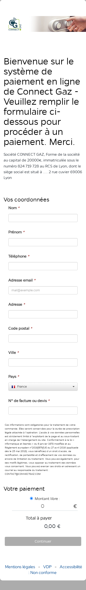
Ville (13, 352)
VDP (48, 566)
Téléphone (18, 256)
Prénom (16, 232)
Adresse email (21, 280)
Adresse (16, 304)
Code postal (20, 328)
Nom (13, 208)
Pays (13, 376)
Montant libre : (47, 498)
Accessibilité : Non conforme (55, 569)
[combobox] (43, 387)
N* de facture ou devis (28, 400)
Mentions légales (20, 566)
